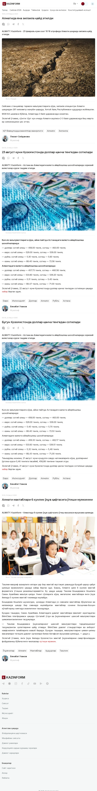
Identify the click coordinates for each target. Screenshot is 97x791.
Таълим (64, 651)
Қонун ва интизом (58, 10)
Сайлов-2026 (15, 10)
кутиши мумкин (48, 641)
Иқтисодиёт (18, 301)
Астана (66, 301)
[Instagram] (3, 24)
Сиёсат (5, 703)
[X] (23, 24)
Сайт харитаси (8, 768)
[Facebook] (18, 24)
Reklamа (5, 778)
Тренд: (5, 10)
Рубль (56, 301)
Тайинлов (35, 10)
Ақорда (26, 10)
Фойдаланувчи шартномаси (14, 733)
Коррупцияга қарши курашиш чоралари (19, 748)
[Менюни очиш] (92, 4)
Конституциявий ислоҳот (79, 10)
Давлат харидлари (10, 753)
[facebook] (22, 683)
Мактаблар (36, 651)
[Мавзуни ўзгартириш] (84, 4)
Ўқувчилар (8, 651)
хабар (5, 291)
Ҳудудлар (50, 651)
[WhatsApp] (8, 24)
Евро (5, 301)
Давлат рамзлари (10, 743)
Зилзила (63, 131)
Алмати (51, 131)
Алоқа (4, 773)
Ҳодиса (45, 10)
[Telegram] (13, 24)
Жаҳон (5, 718)
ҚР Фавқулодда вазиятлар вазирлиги (23, 131)
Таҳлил (5, 708)
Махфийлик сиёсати (11, 738)
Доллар (33, 301)
